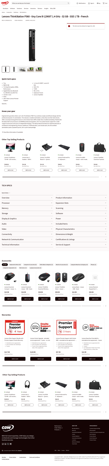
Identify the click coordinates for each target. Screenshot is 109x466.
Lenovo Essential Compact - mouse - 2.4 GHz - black (10, 288)
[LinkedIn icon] (5, 444)
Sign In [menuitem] (92, 3)
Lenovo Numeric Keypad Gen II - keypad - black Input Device (94, 288)
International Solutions (76, 438)
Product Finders (93, 440)
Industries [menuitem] (33, 8)
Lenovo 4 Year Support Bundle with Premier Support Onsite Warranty (13, 339)
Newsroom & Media (76, 442)
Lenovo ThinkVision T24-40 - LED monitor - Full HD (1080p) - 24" (10, 395)
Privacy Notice (12, 457)
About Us (74, 430)
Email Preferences (93, 438)
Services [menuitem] (26, 8)
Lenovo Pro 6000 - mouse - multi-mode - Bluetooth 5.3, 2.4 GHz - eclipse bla (78, 395)
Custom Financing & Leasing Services (97, 432)
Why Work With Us (75, 428)
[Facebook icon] (3, 444)
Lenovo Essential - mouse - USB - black (26, 288)
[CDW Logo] (4, 3)
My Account (57, 426)
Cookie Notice (22, 457)
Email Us (20, 450)
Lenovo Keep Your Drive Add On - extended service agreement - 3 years (92, 339)
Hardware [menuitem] (5, 8)
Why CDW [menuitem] (52, 8)
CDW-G (59, 450)
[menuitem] (77, 3)
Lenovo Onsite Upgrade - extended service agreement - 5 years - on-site (40, 339)
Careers (73, 434)
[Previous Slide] (103, 306)
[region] (54, 160)
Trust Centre (74, 443)
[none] (5, 8)
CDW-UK (67, 450)
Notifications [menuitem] (82, 3)
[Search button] (68, 3)
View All (4, 103)
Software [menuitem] (12, 8)
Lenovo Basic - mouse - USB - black (78, 288)
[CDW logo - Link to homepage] (4, 3)
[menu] (81, 3)
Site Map (4, 457)
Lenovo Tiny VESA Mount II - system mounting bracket (43, 395)
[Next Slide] (106, 306)
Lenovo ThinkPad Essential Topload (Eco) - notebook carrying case (94, 395)
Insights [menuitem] (46, 8)
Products (57, 429)
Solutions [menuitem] (19, 8)
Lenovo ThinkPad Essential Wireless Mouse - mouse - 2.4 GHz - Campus (43, 288)
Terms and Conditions (34, 457)
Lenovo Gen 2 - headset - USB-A (25, 395)
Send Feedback (93, 434)
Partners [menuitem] (40, 8)
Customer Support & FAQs (95, 428)
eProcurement (92, 430)
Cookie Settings (5, 459)
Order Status (58, 428)
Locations (74, 440)
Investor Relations (75, 436)
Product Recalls (93, 436)
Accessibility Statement (76, 432)
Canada (63, 450)
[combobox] (38, 3)
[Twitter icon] (8, 444)
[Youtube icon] (11, 444)
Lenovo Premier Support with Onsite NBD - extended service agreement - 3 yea (66, 339)
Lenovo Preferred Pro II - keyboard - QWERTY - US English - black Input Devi (61, 395)
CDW (55, 450)
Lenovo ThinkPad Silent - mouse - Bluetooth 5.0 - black (61, 288)
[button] (105, 3)
